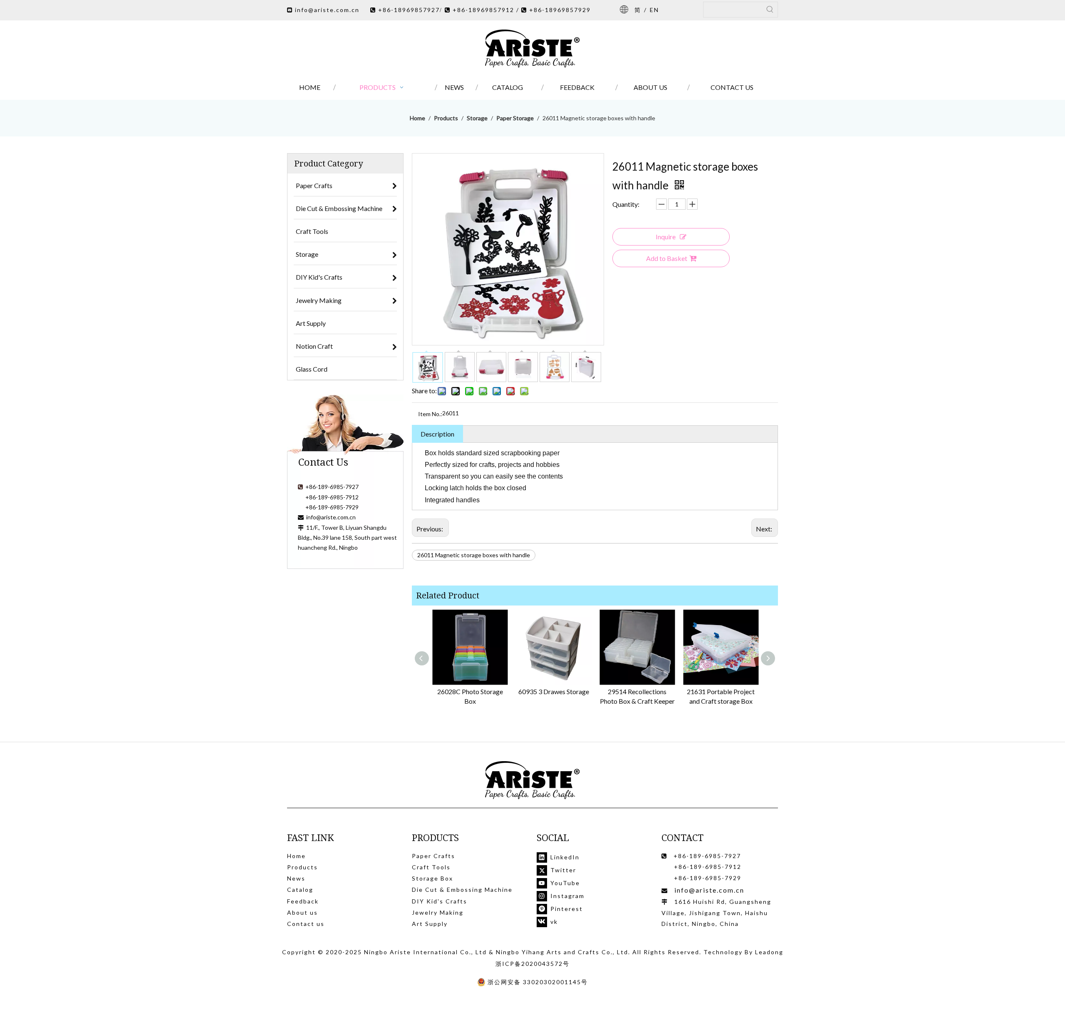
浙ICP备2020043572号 (532, 963)
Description (437, 434)
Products (302, 867)
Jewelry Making (437, 912)
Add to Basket (666, 258)
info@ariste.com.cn (327, 9)
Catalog (300, 889)
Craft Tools (431, 867)
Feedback (303, 901)
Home (296, 855)
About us (302, 912)
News (296, 878)
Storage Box (432, 878)
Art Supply (430, 923)
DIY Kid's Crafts (439, 901)
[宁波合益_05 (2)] (532, 780)
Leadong (769, 951)
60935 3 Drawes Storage (553, 691)
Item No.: (430, 413)
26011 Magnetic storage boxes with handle (473, 554)
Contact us (305, 923)
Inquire (666, 237)
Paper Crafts (433, 855)
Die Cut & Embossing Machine (462, 889)
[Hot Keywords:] (770, 9)
